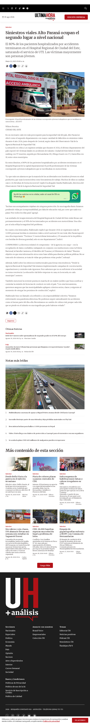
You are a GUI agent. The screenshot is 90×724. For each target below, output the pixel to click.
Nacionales (9, 333)
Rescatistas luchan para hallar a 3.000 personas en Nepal (32, 426)
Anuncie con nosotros (43, 627)
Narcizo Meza (25, 495)
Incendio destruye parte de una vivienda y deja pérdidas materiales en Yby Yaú (40, 419)
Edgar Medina (78, 552)
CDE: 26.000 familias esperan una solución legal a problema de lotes (43, 533)
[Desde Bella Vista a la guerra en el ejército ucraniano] (17, 464)
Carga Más (45, 565)
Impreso (10, 321)
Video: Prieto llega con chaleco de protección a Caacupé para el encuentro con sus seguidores (46, 433)
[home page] (45, 17)
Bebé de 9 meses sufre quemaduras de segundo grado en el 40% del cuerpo (35, 336)
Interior (8, 27)
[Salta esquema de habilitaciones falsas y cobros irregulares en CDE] (72, 464)
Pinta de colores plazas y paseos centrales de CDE (44, 479)
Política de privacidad (51, 721)
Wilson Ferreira (51, 495)
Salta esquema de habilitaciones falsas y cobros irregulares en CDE (71, 480)
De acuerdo (80, 720)
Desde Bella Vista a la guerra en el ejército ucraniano (16, 479)
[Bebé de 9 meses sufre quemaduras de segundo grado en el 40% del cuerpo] (80, 335)
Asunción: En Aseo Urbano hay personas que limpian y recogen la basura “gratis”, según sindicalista (37, 348)
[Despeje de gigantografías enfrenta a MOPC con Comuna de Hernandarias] (72, 516)
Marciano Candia (30, 338)
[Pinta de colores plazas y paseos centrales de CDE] (45, 464)
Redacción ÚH (29, 351)
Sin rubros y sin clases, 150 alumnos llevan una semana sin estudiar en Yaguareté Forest (17, 533)
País (7, 345)
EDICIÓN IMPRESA (76, 17)
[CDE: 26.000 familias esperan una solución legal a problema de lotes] (45, 516)
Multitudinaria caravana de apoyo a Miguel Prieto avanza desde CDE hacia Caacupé (42, 413)
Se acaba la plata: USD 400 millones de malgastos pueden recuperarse (37, 440)
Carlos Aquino (24, 558)
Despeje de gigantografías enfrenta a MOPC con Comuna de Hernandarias (72, 533)
